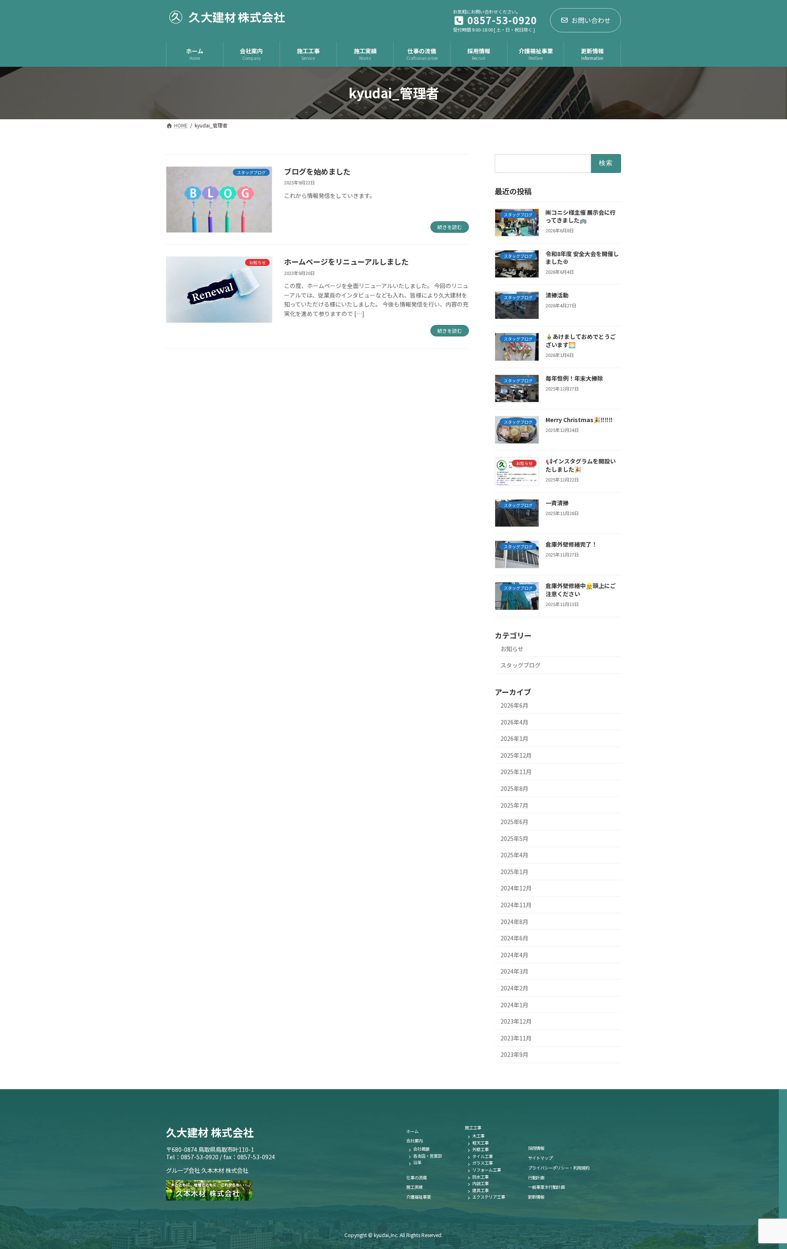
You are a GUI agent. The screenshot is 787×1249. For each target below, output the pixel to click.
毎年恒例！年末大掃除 (574, 378)
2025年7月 (514, 805)
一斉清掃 (557, 502)
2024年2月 (514, 988)
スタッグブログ (520, 665)
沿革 (417, 1162)
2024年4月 (514, 955)
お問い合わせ (591, 20)
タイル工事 (482, 1156)
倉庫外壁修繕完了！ (571, 544)
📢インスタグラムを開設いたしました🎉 (581, 465)
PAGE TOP (763, 1204)
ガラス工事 (482, 1163)
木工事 (478, 1136)
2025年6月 (514, 822)
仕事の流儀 (416, 1177)
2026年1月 (514, 738)
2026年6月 (514, 705)
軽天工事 (480, 1143)
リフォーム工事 (486, 1170)
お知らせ (511, 648)
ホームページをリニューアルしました (346, 261)
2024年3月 (514, 971)
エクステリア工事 (488, 1197)
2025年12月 (516, 755)
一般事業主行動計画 (546, 1187)
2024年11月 (516, 905)
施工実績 (414, 1187)
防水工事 (480, 1177)
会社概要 (421, 1149)
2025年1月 (514, 871)
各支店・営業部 (427, 1156)
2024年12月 (516, 888)
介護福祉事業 (418, 1197)
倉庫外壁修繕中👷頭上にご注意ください (581, 589)
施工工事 (473, 1127)
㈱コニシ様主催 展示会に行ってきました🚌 (581, 216)
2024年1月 (514, 1004)
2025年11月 (516, 772)
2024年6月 (514, 938)
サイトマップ (540, 1158)
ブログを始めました (317, 171)
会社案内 (414, 1141)
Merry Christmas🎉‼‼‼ (579, 420)
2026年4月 (514, 722)
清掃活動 (557, 295)
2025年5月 (514, 838)
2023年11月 (516, 1038)
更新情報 (536, 1197)
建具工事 (480, 1190)
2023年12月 (516, 1021)
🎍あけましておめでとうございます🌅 (581, 340)
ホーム (412, 1131)
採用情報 (536, 1148)
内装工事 (480, 1183)
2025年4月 (514, 855)
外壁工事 (480, 1149)
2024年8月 (514, 921)
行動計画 (536, 1177)
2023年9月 (514, 1054)
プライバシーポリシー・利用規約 (558, 1168)
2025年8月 (514, 788)
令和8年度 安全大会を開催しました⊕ (582, 258)
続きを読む (449, 226)
